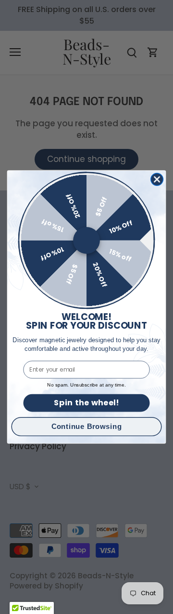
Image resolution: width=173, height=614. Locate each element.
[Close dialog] (157, 179)
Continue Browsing (86, 426)
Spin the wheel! (86, 402)
